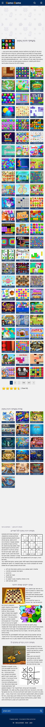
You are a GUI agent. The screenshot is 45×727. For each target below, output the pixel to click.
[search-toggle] (34, 3)
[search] (41, 710)
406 (24, 382)
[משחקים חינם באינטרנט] (13, 3)
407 (29, 382)
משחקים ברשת (20, 722)
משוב (30, 722)
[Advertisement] (20, 22)
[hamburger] (3, 2)
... (19, 382)
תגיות (26, 722)
